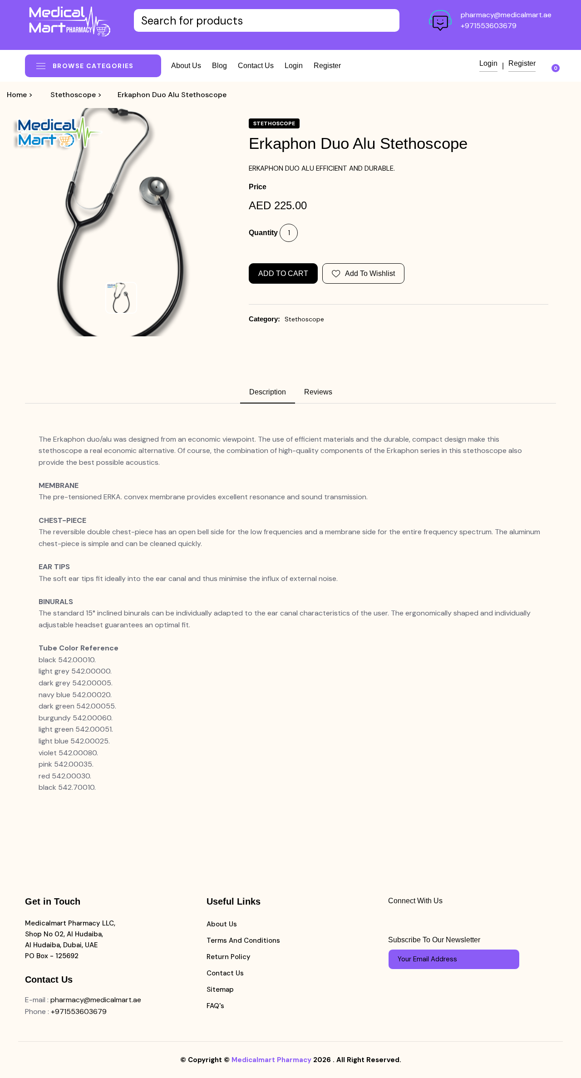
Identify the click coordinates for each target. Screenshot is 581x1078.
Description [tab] (267, 392)
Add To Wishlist (370, 273)
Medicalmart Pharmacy (271, 1059)
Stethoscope (73, 94)
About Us (222, 924)
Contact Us (225, 973)
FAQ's (215, 1005)
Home (17, 94)
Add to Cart (283, 273)
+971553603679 (489, 25)
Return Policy (229, 956)
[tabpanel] (290, 613)
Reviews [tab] (318, 392)
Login (294, 65)
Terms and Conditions (243, 940)
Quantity (263, 232)
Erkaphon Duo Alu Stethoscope (172, 94)
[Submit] (508, 959)
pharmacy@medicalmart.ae (506, 15)
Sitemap (220, 989)
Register (327, 65)
